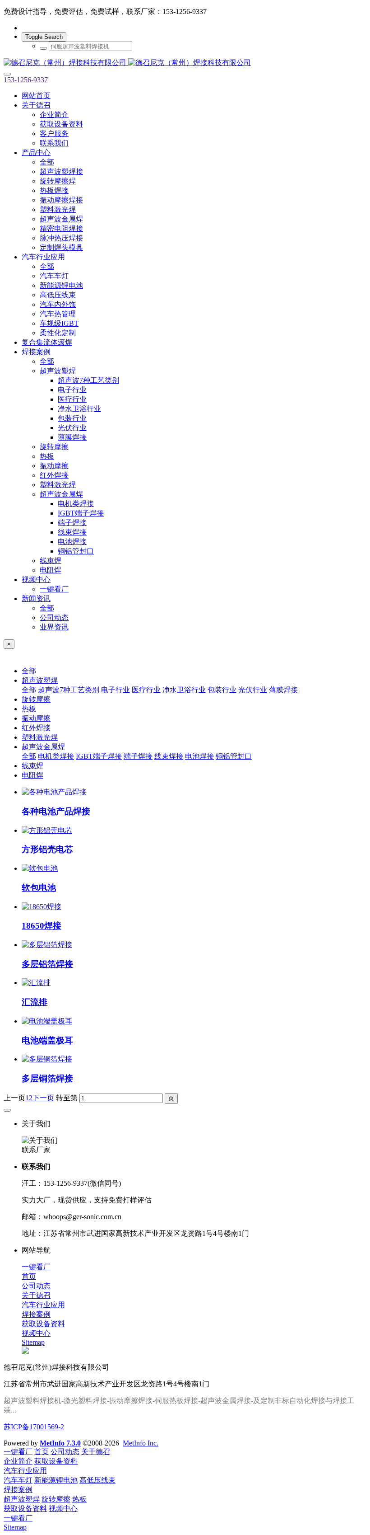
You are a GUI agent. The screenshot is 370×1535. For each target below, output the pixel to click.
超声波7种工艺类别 (68, 690)
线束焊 (32, 766)
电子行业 (115, 690)
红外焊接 (36, 728)
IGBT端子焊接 (99, 756)
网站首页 (36, 95)
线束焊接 (168, 756)
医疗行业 (146, 690)
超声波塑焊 (40, 680)
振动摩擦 (36, 718)
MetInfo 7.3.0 (60, 1443)
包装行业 (222, 690)
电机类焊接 (56, 756)
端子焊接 (138, 756)
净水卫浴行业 (184, 690)
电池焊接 (199, 756)
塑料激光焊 (40, 737)
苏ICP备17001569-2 (34, 1427)
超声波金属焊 (43, 747)
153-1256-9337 (26, 80)
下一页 (43, 1098)
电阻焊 (32, 775)
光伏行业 (252, 690)
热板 (29, 709)
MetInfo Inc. (140, 1443)
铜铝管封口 (234, 756)
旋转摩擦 (36, 699)
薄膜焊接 (283, 690)
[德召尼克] (185, 63)
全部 (47, 162)
